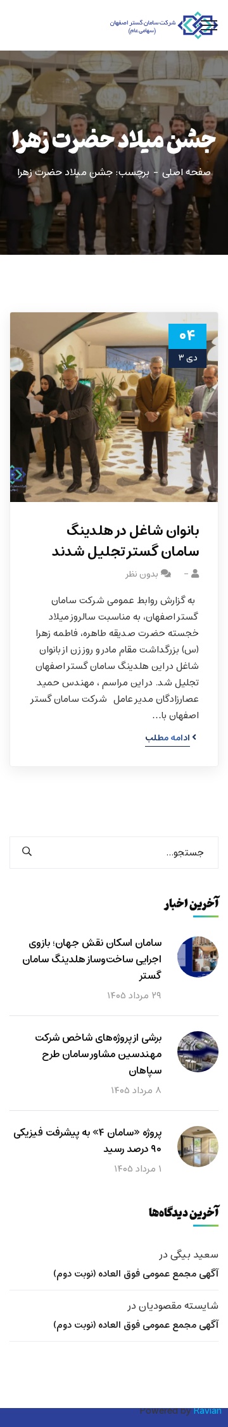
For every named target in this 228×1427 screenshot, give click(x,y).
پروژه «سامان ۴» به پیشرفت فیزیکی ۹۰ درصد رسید (87, 1141)
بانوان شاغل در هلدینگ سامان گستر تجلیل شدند (125, 542)
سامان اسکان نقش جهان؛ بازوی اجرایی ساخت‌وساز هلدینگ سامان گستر (92, 959)
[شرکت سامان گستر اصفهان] (164, 25)
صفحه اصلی (186, 172)
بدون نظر (141, 574)
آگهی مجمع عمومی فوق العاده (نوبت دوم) (135, 1274)
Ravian (208, 1411)
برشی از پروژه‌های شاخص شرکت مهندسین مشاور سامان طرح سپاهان (98, 1054)
